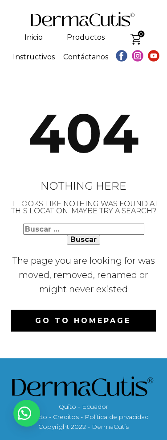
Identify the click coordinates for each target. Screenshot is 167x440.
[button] (26, 413)
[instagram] (137, 56)
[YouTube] (153, 56)
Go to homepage (83, 320)
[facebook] (121, 56)
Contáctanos (85, 57)
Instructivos (34, 57)
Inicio (33, 37)
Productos (86, 37)
